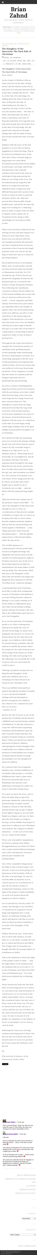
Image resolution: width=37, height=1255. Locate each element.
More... (19, 33)
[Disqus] (18, 1092)
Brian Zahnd (19, 12)
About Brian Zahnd (26, 1175)
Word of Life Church (25, 1193)
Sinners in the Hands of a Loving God (20, 1180)
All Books (31, 1186)
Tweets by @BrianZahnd (27, 1246)
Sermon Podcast (28, 1189)
